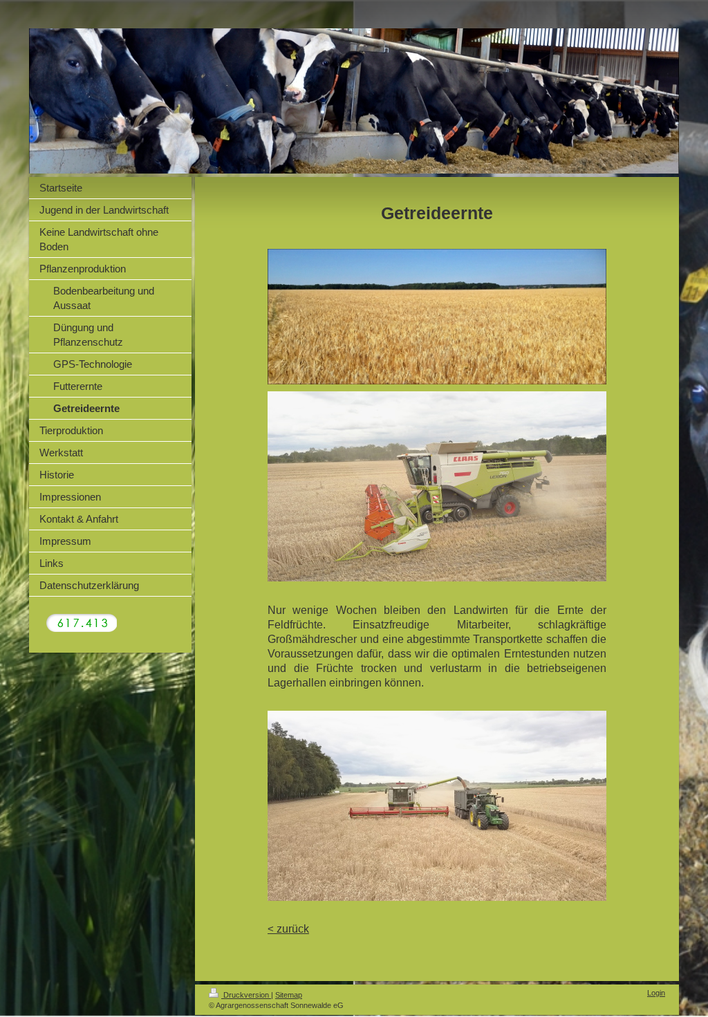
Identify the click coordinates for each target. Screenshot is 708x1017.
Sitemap (288, 995)
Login (656, 993)
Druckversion (246, 995)
